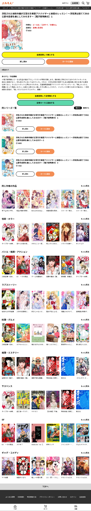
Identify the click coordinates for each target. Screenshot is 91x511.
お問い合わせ (62, 497)
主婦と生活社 (38, 28)
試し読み (23, 61)
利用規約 (21, 497)
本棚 (76, 509)
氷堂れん (53, 25)
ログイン (65, 3)
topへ (45, 486)
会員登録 (75, 3)
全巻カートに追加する (45, 103)
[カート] (87, 3)
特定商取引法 (31, 497)
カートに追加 (67, 61)
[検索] (83, 3)
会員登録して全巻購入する (45, 96)
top (15, 509)
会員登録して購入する (45, 55)
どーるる (36, 25)
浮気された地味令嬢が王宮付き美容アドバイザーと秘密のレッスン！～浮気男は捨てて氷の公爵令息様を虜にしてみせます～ (50, 8)
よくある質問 (10, 497)
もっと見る (85, 186)
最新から (86, 108)
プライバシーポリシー (47, 497)
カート (46, 509)
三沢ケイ (44, 25)
